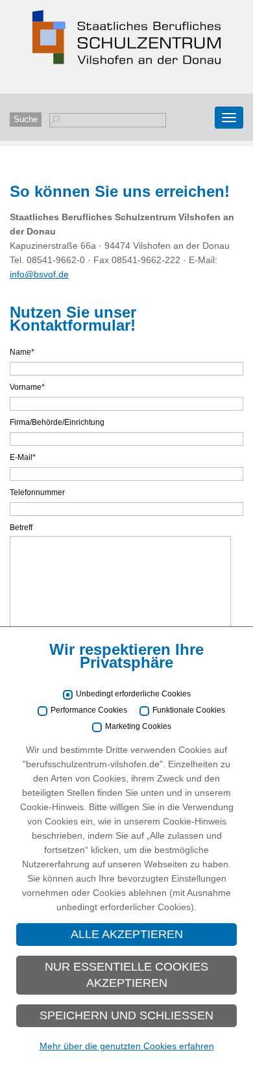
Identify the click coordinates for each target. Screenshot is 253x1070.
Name (22, 352)
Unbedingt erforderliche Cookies (133, 694)
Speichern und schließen (126, 1015)
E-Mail (23, 457)
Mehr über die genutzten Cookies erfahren (127, 1046)
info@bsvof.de (39, 274)
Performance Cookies (89, 710)
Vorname (27, 387)
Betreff (21, 527)
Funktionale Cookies (188, 710)
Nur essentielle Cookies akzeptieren (126, 974)
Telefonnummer (37, 492)
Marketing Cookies (138, 726)
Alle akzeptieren (127, 934)
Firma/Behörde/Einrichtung (57, 422)
